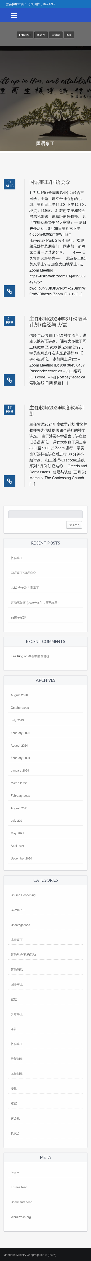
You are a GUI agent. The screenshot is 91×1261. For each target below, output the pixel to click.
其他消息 (17, 969)
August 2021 (19, 808)
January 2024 (20, 770)
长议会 (15, 1133)
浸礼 (14, 1088)
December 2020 (21, 858)
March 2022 (19, 783)
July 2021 (17, 820)
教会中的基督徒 (38, 656)
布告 (14, 1029)
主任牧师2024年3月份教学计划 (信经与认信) (58, 321)
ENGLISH (25, 35)
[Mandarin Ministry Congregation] (45, 44)
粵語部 (41, 35)
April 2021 (17, 845)
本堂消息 (17, 1073)
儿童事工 (17, 939)
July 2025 (17, 720)
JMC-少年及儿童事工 (25, 587)
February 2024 (20, 757)
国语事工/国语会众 (49, 182)
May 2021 (17, 833)
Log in (15, 1172)
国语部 (56, 35)
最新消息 (17, 1058)
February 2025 (20, 732)
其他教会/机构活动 (23, 954)
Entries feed (19, 1187)
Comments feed (21, 1202)
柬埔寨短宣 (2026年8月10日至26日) (35, 602)
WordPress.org (21, 1217)
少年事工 (17, 1014)
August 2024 (19, 745)
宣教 (14, 999)
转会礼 (15, 1118)
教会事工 (17, 557)
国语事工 (17, 984)
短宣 (14, 1103)
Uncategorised (20, 924)
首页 (69, 35)
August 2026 (19, 695)
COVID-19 (17, 910)
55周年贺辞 (18, 617)
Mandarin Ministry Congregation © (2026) (30, 1255)
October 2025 (20, 707)
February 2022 (20, 795)
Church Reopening (23, 895)
